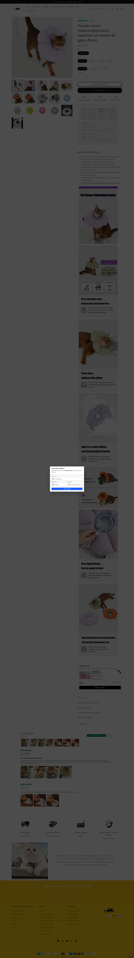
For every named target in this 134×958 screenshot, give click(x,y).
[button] (67, 479)
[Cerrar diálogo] (83, 467)
